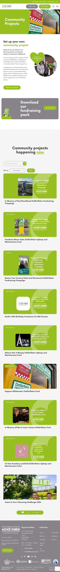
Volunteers (54, 536)
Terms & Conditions (39, 567)
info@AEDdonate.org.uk (31, 551)
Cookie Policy (28, 567)
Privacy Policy (20, 567)
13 (32, 512)
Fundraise (42, 539)
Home (41, 532)
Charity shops (51, 1)
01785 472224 (28, 548)
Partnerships (55, 532)
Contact (54, 539)
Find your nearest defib (40, 1)
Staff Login (34, 569)
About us (42, 536)
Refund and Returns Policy (23, 569)
